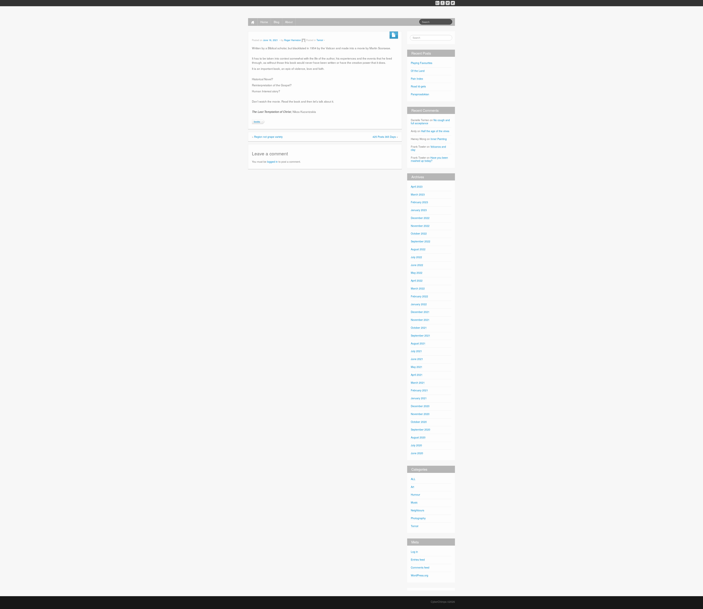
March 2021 (418, 382)
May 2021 (416, 367)
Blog (276, 22)
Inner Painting (439, 139)
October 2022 (419, 233)
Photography (418, 518)
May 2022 (416, 272)
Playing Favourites (421, 63)
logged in (272, 161)
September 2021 (420, 335)
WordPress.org (419, 575)
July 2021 (416, 351)
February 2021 (419, 390)
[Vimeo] (448, 3)
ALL (413, 479)
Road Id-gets (418, 86)
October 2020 (419, 422)
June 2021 (417, 359)
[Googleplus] (437, 3)
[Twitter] (453, 3)
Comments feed (420, 567)
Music (414, 502)
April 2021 (417, 375)
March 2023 (418, 194)
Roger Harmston (292, 40)
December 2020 (420, 406)
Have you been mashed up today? (429, 159)
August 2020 (418, 437)
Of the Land (418, 71)
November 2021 (420, 320)
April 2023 (417, 186)
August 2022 (418, 249)
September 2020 (420, 429)
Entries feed (418, 559)
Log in (414, 551)
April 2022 (417, 280)
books (257, 121)
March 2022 (418, 288)
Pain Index (417, 78)
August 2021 (418, 343)
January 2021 (419, 398)
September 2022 (420, 241)
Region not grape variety (268, 137)
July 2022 (416, 257)
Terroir (320, 40)
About (289, 22)
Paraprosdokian (420, 94)
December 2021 (420, 312)
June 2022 (417, 265)
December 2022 (420, 218)
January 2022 (419, 304)
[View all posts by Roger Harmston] (303, 40)
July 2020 (416, 445)
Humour (415, 494)
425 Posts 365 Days (384, 137)
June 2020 (417, 453)
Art (412, 487)
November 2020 (420, 414)
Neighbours (417, 510)
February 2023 (419, 202)
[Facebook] (442, 3)
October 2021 (419, 327)
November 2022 (420, 226)
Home (264, 22)
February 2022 (419, 296)
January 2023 (419, 210)
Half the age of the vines (435, 131)
